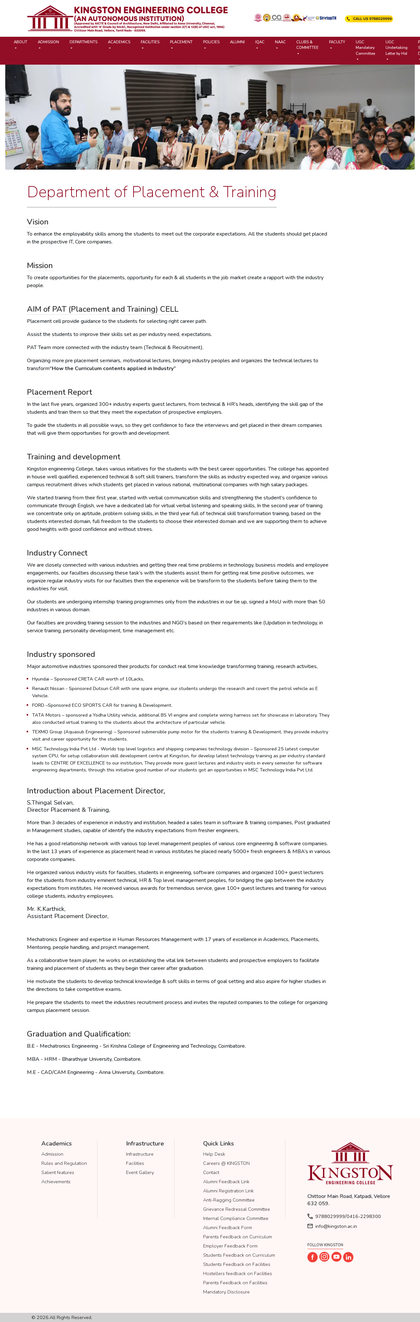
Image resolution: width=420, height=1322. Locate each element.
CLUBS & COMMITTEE (307, 44)
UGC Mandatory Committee (365, 47)
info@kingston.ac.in (336, 1226)
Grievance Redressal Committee (236, 1209)
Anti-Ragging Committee (229, 1200)
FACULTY (337, 42)
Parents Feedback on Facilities (235, 1282)
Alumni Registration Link (228, 1190)
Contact (211, 1172)
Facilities (135, 1163)
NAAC (280, 42)
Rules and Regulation (64, 1163)
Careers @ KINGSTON (226, 1163)
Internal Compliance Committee (235, 1218)
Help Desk (214, 1154)
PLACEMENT (181, 42)
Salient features (57, 1172)
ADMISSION (48, 42)
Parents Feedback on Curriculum (237, 1236)
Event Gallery (140, 1172)
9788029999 (330, 1216)
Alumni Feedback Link (226, 1181)
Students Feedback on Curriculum (239, 1255)
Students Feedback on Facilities (236, 1264)
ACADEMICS (119, 42)
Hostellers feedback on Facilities (237, 1273)
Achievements (56, 1181)
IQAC (259, 42)
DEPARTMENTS (83, 42)
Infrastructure (140, 1154)
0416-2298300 (363, 1216)
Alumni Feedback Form (227, 1227)
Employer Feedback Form (230, 1246)
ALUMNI (237, 42)
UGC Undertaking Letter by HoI (397, 47)
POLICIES (211, 42)
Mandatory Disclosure (226, 1292)
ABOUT (20, 42)
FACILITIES (150, 42)
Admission (52, 1154)
